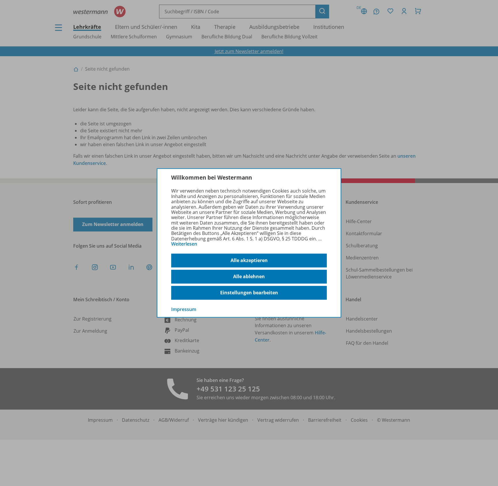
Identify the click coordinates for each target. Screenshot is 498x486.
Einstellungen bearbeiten (249, 292)
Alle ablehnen (249, 276)
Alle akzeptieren (249, 260)
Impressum (183, 309)
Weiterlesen (184, 244)
